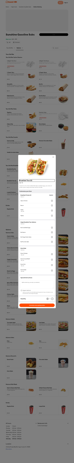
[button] (37, 166)
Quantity (23, 299)
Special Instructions (26, 277)
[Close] (53, 157)
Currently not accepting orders (37, 305)
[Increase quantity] (52, 299)
